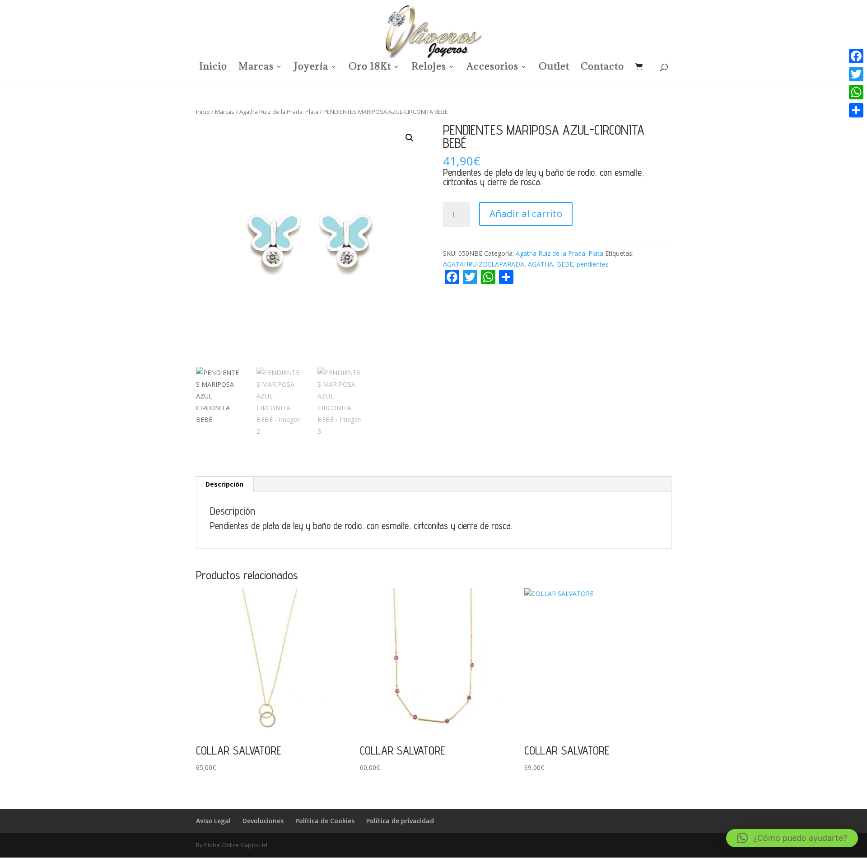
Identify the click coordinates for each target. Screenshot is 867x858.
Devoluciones (263, 820)
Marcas (256, 67)
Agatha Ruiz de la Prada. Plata (278, 112)
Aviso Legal (213, 820)
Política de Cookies (324, 820)
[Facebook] (856, 56)
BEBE (565, 264)
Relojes (428, 67)
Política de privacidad (400, 820)
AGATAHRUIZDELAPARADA (483, 264)
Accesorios (492, 67)
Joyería (311, 67)
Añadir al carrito (525, 213)
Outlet (554, 67)
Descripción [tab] (224, 484)
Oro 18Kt (370, 67)
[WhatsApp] (856, 92)
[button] (409, 138)
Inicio (213, 67)
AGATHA (540, 264)
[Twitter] (856, 74)
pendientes (593, 264)
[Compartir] (856, 110)
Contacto (602, 67)
